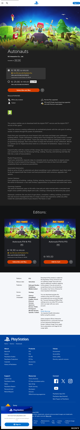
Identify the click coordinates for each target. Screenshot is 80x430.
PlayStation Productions (11, 359)
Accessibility (56, 354)
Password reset (8, 389)
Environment (56, 351)
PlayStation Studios (9, 357)
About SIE (7, 351)
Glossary (31, 392)
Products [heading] (32, 349)
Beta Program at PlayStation (61, 399)
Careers (6, 354)
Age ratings (32, 384)
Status (6, 384)
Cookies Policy (60, 422)
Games (12, 344)
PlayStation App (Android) (60, 396)
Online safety (56, 357)
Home (6, 344)
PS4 (30, 354)
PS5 (30, 351)
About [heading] (6, 349)
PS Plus (31, 359)
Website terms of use (45, 422)
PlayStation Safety (9, 381)
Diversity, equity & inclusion (61, 359)
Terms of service (33, 379)
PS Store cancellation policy (36, 381)
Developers (32, 389)
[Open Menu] (2, 3)
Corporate (7, 362)
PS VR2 (31, 357)
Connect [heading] (56, 376)
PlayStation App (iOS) (59, 394)
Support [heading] (7, 376)
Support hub (7, 379)
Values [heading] (55, 349)
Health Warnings (45, 311)
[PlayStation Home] (36, 3)
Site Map (53, 422)
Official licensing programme (37, 394)
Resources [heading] (32, 376)
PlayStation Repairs (9, 386)
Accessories (32, 362)
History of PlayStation (10, 364)
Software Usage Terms (69, 422)
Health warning (33, 386)
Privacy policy (36, 422)
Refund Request (8, 392)
